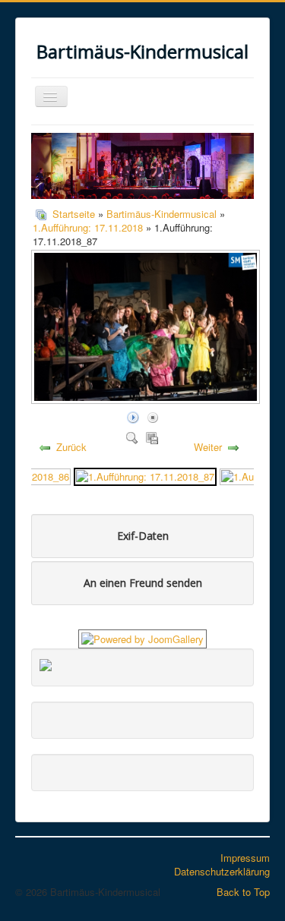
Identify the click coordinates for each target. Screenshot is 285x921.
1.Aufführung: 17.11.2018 (88, 227)
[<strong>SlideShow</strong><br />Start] (133, 416)
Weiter (208, 447)
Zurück (71, 447)
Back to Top (243, 892)
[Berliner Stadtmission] (46, 663)
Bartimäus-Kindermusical (161, 214)
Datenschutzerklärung (222, 871)
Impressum (245, 857)
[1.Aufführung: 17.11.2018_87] (145, 475)
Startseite (73, 214)
